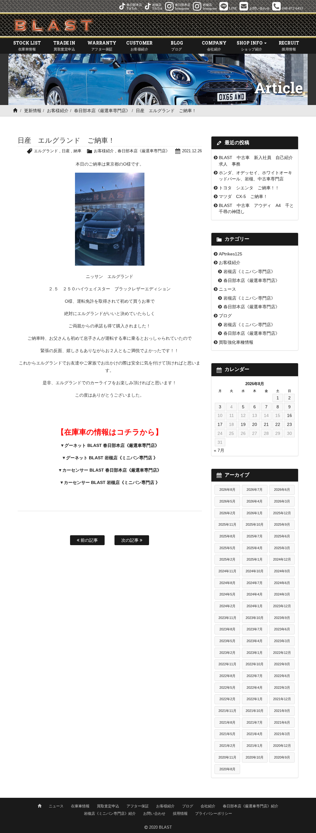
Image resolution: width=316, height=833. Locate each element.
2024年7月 (255, 583)
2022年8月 (227, 676)
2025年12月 (282, 513)
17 (220, 424)
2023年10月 (255, 618)
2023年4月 (255, 641)
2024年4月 (255, 594)
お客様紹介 (58, 110)
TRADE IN (64, 45)
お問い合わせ (154, 813)
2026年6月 (282, 489)
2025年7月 (255, 536)
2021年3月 (282, 734)
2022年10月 (255, 664)
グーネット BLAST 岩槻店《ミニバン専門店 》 (112, 457)
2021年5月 (227, 734)
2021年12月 (282, 699)
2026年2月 (227, 513)
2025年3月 (282, 548)
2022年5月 (227, 687)
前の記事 (88, 540)
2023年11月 (227, 618)
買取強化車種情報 (236, 342)
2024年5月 (227, 594)
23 (289, 424)
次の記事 (130, 540)
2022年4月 (255, 687)
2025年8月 (227, 536)
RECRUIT (289, 45)
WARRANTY (101, 45)
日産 (66, 151)
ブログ (225, 315)
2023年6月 (282, 629)
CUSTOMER (139, 45)
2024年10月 (255, 571)
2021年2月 (227, 745)
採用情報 (180, 813)
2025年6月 (282, 536)
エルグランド (46, 151)
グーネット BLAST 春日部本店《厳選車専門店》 (111, 445)
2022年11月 (227, 664)
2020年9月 (282, 757)
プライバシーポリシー (213, 813)
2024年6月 (282, 583)
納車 (77, 151)
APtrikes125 (230, 253)
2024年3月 (282, 594)
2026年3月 (282, 501)
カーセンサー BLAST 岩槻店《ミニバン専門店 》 (112, 482)
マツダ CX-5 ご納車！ (243, 196)
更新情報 (32, 110)
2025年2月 (227, 559)
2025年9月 (282, 524)
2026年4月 (255, 501)
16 (289, 415)
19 (243, 424)
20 (254, 424)
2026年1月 (255, 513)
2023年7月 (255, 629)
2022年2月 (227, 699)
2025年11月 (227, 524)
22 (277, 424)
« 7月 (219, 450)
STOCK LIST (27, 45)
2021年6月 (282, 722)
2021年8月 (227, 722)
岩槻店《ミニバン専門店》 (249, 271)
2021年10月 (255, 711)
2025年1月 (255, 559)
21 (266, 424)
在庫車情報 (80, 806)
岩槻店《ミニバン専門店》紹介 (110, 813)
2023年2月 (227, 652)
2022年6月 (282, 676)
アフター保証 (138, 806)
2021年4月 (255, 734)
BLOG (177, 45)
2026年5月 (227, 501)
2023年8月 (227, 629)
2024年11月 (227, 571)
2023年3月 (282, 641)
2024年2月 (227, 606)
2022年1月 (255, 699)
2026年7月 (255, 489)
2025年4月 (255, 548)
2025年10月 (255, 524)
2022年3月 (282, 687)
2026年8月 (227, 489)
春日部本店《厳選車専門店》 (102, 110)
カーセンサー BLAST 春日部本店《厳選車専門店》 (111, 470)
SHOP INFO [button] (250, 45)
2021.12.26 (192, 151)
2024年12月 (282, 559)
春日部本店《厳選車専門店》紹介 (250, 806)
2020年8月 (227, 769)
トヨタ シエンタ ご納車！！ (249, 187)
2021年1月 (255, 745)
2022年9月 (282, 664)
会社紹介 (208, 806)
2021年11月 (227, 711)
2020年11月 (227, 757)
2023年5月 (227, 641)
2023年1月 (255, 652)
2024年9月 (282, 571)
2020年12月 (282, 745)
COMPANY (214, 45)
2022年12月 (282, 652)
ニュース (227, 289)
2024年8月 (227, 583)
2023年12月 (282, 606)
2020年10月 (255, 757)
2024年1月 (255, 606)
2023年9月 (282, 618)
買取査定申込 (108, 806)
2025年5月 (227, 548)
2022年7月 (255, 676)
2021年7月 (255, 722)
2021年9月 (282, 711)
